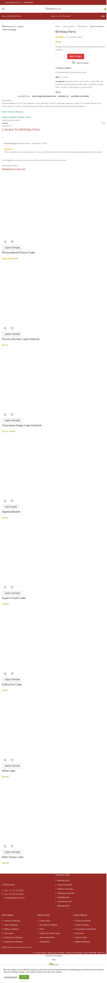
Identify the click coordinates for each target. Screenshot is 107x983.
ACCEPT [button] (24, 977)
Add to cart (76, 56)
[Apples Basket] (34, 465)
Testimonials (28, 2)
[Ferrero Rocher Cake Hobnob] (34, 292)
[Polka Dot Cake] (34, 638)
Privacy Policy (40, 952)
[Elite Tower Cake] (34, 810)
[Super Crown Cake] (34, 551)
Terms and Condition (55, 952)
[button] (11, 507)
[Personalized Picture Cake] (34, 206)
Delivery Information (74, 952)
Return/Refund (90, 952)
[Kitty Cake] (34, 724)
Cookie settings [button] (10, 977)
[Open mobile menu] (3, 8)
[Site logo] (53, 9)
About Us (101, 952)
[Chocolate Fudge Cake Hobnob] (34, 379)
